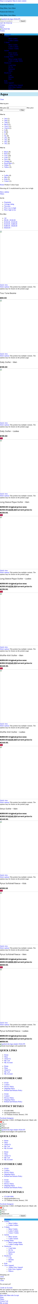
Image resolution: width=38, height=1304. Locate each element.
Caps (10, 75)
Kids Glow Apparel (15, 87)
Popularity (7, 202)
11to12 (6, 126)
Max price (30, 108)
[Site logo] (10, 19)
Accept (16, 1295)
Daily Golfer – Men (8, 362)
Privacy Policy (9, 1086)
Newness (7, 206)
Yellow (6, 167)
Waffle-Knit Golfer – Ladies (12, 732)
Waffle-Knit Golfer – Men (11, 655)
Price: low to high (10, 208)
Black (6, 152)
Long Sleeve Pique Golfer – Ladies (15, 578)
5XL (5, 143)
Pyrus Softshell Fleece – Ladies (14, 1031)
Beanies (11, 77)
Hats (10, 79)
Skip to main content (19, 1)
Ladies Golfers (13, 40)
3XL (5, 140)
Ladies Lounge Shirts (15, 61)
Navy (6, 159)
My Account (8, 1062)
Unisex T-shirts (13, 49)
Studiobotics (9, 1122)
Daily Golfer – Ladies (9, 431)
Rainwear (11, 69)
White (6, 165)
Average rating (9, 204)
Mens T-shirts (13, 45)
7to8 (5, 122)
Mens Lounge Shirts (15, 59)
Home (2, 185)
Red (5, 154)
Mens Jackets (12, 53)
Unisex (6, 181)
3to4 (5, 119)
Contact (6, 1085)
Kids (5, 179)
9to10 (6, 124)
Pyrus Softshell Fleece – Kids (13, 883)
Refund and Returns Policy (13, 1090)
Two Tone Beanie (8, 293)
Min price (3, 108)
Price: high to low (10, 210)
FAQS (6, 1083)
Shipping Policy (9, 1088)
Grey (6, 156)
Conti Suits (12, 65)
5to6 (5, 120)
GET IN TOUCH (6, 23)
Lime (6, 157)
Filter (22, 110)
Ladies (6, 175)
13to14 (6, 128)
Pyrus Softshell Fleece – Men (13, 954)
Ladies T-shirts (13, 47)
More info (7, 1295)
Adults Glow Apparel (15, 85)
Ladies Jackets (13, 55)
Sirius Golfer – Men (9, 808)
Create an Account (6, 1288)
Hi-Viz (10, 67)
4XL (5, 141)
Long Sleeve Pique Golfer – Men (14, 502)
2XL (5, 138)
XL (5, 136)
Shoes (10, 71)
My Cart (7, 1061)
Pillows (10, 89)
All (5, 218)
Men (5, 177)
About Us (7, 1059)
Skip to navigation (6, 1)
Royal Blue (8, 163)
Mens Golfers (13, 39)
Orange (6, 161)
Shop (6, 1057)
